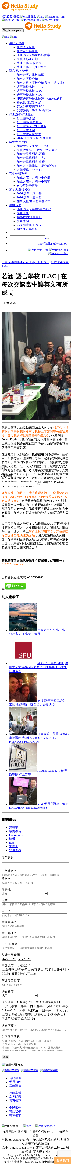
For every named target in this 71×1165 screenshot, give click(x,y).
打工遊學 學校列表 (29, 122)
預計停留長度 (11, 980)
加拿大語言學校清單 (30, 74)
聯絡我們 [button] (15, 205)
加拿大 (13, 846)
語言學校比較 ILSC (29, 90)
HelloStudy (16, 835)
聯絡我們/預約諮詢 (29, 217)
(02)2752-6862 (11, 16)
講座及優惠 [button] (16, 43)
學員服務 (23, 213)
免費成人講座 (26, 47)
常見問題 (15, 1096)
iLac (11, 842)
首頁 (5, 262)
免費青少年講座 (27, 51)
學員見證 (15, 850)
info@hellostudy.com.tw (52, 243)
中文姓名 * (9, 870)
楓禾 (12, 838)
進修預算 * (9, 1025)
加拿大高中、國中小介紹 (33, 177)
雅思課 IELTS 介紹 (29, 102)
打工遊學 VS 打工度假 (31, 126)
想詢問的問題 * (12, 1036)
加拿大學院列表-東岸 (31, 161)
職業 (5, 900)
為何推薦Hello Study (30, 225)
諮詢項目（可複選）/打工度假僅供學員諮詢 (31, 1002)
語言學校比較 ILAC (30, 86)
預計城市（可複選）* (16, 965)
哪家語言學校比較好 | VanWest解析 (40, 98)
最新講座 (15, 1085)
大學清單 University (29, 169)
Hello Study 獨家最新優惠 (33, 55)
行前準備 (15, 1092)
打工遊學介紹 (26, 118)
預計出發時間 (11, 954)
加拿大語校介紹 (27, 78)
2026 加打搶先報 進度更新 (34, 138)
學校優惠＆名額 (27, 59)
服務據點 (23, 221)
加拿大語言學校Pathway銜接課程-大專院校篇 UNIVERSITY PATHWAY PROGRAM (39, 737)
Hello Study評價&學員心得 (34, 209)
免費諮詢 (8, 857)
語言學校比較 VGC (29, 94)
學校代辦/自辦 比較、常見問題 (37, 150)
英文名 (6, 878)
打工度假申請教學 (29, 134)
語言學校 (15, 831)
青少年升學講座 (27, 185)
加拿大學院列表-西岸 (31, 153)
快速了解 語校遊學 (29, 63)
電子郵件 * (9, 933)
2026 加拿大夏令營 (29, 197)
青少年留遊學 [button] (18, 173)
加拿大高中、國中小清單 (33, 181)
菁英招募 (15, 1115)
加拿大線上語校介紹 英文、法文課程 (41, 82)
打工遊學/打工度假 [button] (21, 114)
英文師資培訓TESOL (30, 106)
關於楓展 (15, 1078)
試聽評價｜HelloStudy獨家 (34, 110)
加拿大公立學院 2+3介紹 (33, 146)
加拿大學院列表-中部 (31, 157)
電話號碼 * (9, 922)
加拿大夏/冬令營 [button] (20, 189)
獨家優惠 (15, 1100)
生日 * (6, 911)
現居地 (6, 889)
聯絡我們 (15, 1111)
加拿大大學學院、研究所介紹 (36, 165)
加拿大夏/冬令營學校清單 (34, 201)
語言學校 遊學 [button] (18, 70)
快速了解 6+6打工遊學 (31, 67)
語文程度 (8, 991)
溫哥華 (13, 827)
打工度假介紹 (26, 130)
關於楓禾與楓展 (27, 229)
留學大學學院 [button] (18, 142)
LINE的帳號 (10, 944)
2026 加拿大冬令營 (29, 193)
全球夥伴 (15, 1107)
